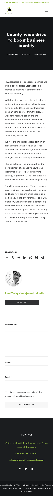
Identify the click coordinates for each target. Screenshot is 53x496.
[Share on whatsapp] (30, 257)
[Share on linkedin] (25, 257)
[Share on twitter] (13, 257)
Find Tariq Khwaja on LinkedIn (24, 293)
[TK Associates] (9, 10)
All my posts (22, 302)
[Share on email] (42, 257)
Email (8, 377)
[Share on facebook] (7, 257)
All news (27, 54)
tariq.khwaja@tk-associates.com (36, 2)
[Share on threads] (19, 257)
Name (8, 362)
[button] (46, 10)
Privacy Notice (26, 491)
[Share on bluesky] (36, 257)
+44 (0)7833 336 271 (13, 2)
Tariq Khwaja (41, 54)
